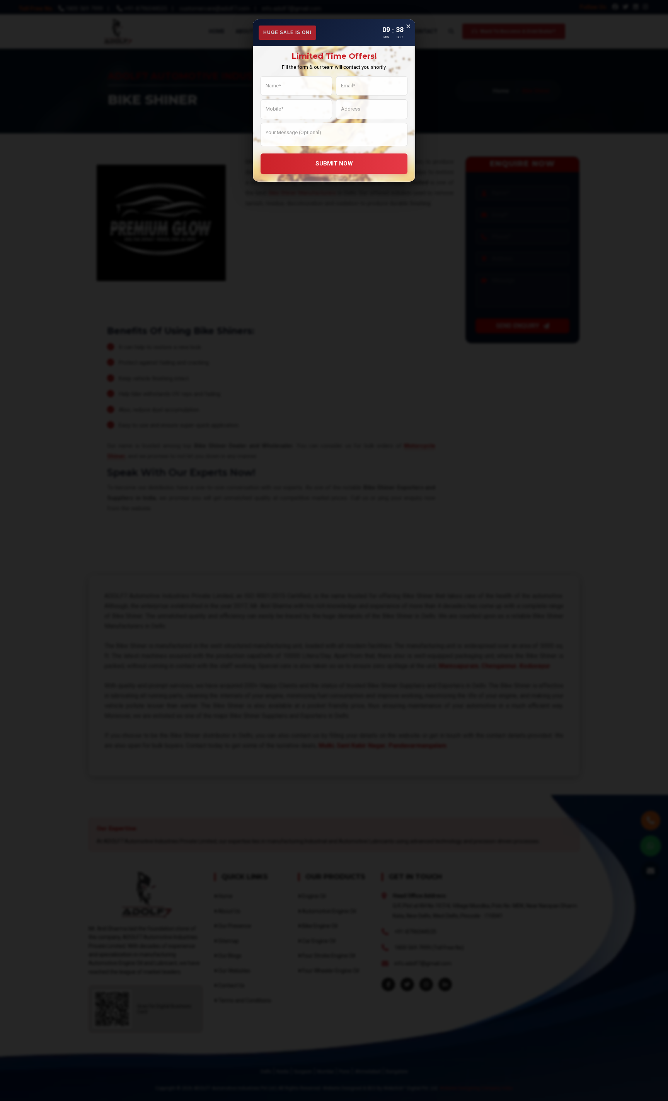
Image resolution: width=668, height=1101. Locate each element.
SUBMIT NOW (334, 163)
